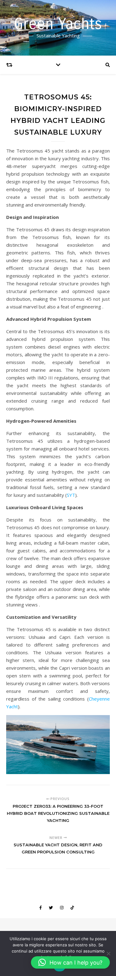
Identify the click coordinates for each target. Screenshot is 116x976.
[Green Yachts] (58, 28)
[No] (108, 953)
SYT (71, 495)
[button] (70, 962)
